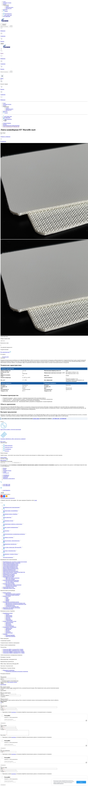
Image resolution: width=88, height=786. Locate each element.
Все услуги (3, 441)
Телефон (3, 709)
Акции (6, 11)
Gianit (35, 500)
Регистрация (3, 684)
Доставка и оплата (7, 2)
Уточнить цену (5, 356)
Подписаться (16, 462)
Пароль (2, 679)
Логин (2, 678)
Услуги (4, 3)
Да (1, 702)
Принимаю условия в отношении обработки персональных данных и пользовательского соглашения (26, 712)
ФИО (2, 707)
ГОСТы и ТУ (8, 8)
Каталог (4, 24)
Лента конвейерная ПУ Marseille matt (11, 126)
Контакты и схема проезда (9, 478)
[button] (8, 576)
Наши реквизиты (8, 445)
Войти (2, 43)
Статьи (7, 6)
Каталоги (7, 450)
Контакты (5, 9)
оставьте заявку (36, 418)
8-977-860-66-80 (6, 16)
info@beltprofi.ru (8, 13)
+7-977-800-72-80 (55, 418)
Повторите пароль (5, 695)
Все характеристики (5, 352)
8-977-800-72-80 (8, 15)
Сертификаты (8, 449)
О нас (4, 1)
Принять (81, 782)
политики (13, 712)
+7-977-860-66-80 (62, 418)
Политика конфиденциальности (8, 498)
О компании (6, 476)
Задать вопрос (4, 457)
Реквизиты (5, 477)
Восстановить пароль (12, 682)
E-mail (2, 689)
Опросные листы (9, 7)
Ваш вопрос (4, 735)
